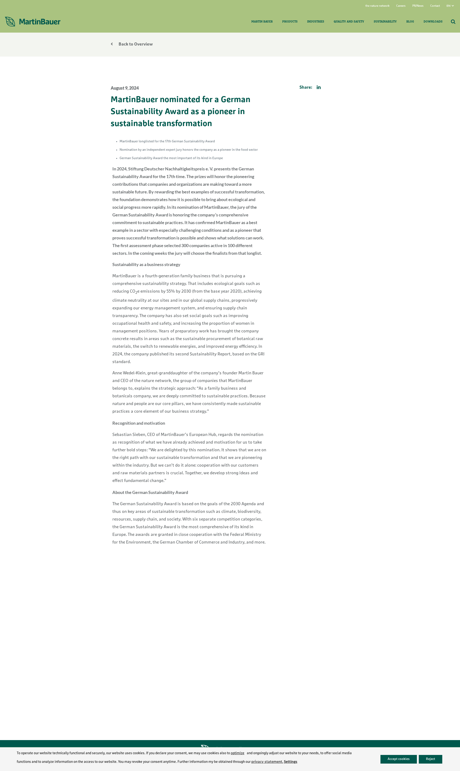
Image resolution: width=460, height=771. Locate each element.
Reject (430, 759)
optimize (237, 753)
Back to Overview (135, 44)
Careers (401, 6)
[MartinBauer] (32, 22)
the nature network (377, 6)
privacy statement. (267, 762)
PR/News (418, 6)
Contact (435, 6)
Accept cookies (399, 759)
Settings (290, 761)
